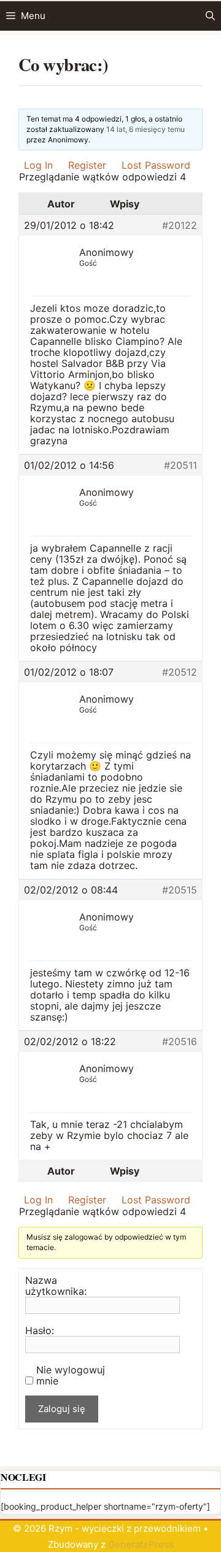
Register (87, 165)
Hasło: (39, 1330)
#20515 (179, 889)
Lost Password (156, 165)
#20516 (179, 1041)
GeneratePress (141, 1544)
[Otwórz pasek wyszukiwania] (210, 16)
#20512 (179, 672)
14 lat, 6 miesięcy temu (145, 129)
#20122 (179, 225)
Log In (38, 165)
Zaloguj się (61, 1409)
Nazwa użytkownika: (56, 1286)
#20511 (180, 465)
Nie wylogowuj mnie (70, 1375)
